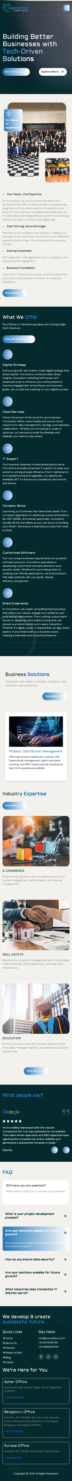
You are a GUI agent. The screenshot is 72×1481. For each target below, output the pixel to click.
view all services (16, 339)
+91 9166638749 (48, 1347)
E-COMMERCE (13, 871)
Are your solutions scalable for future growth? (32, 1232)
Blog (8, 1358)
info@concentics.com (52, 1338)
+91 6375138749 (48, 1343)
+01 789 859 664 (22, 1199)
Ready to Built (13, 1353)
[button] (66, 8)
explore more (50, 72)
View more (33, 1071)
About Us (11, 1343)
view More (52, 696)
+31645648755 (13, 1458)
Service (10, 1348)
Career (9, 1362)
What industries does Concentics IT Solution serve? (31, 1291)
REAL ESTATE (13, 954)
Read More (12, 293)
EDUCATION (12, 1038)
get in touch (13, 72)
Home (9, 1338)
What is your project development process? (29, 1216)
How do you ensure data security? (30, 1259)
